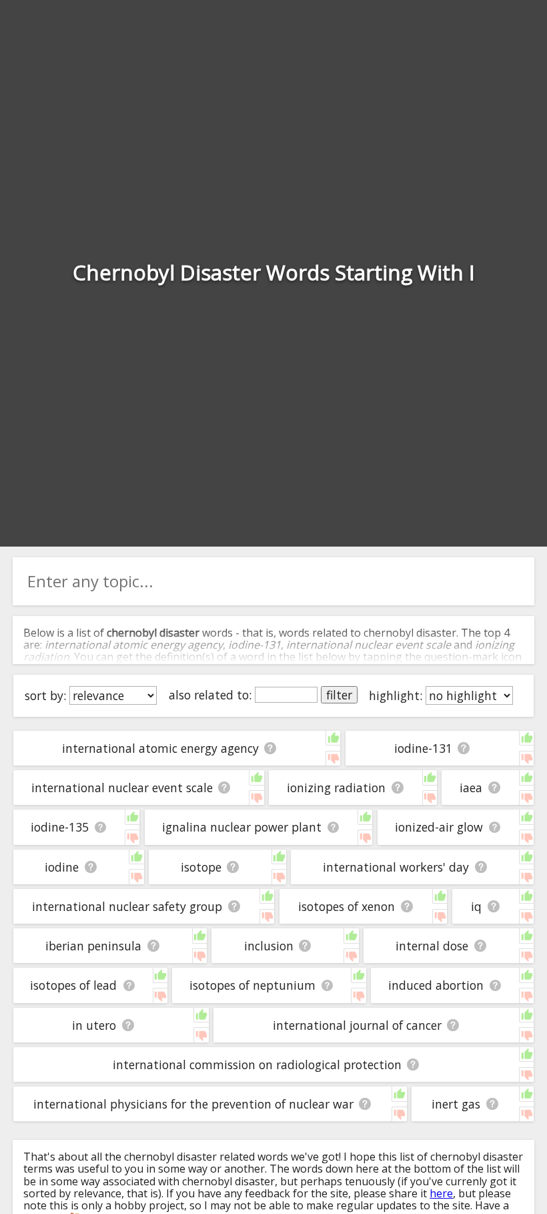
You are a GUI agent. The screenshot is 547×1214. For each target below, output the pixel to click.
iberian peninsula (93, 946)
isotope (201, 867)
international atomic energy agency (160, 748)
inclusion (269, 946)
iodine (62, 867)
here (441, 1193)
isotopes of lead (73, 985)
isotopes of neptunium (252, 985)
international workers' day (396, 867)
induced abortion (436, 985)
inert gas (456, 1104)
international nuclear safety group (127, 906)
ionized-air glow (439, 827)
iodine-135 (60, 827)
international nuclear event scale (122, 788)
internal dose (432, 946)
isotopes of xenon (346, 906)
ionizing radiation (336, 788)
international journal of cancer (357, 1025)
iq (476, 906)
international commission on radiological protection (257, 1064)
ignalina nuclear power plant (242, 827)
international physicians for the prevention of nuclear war (193, 1104)
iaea (471, 788)
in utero (94, 1025)
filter (339, 695)
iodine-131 (423, 748)
